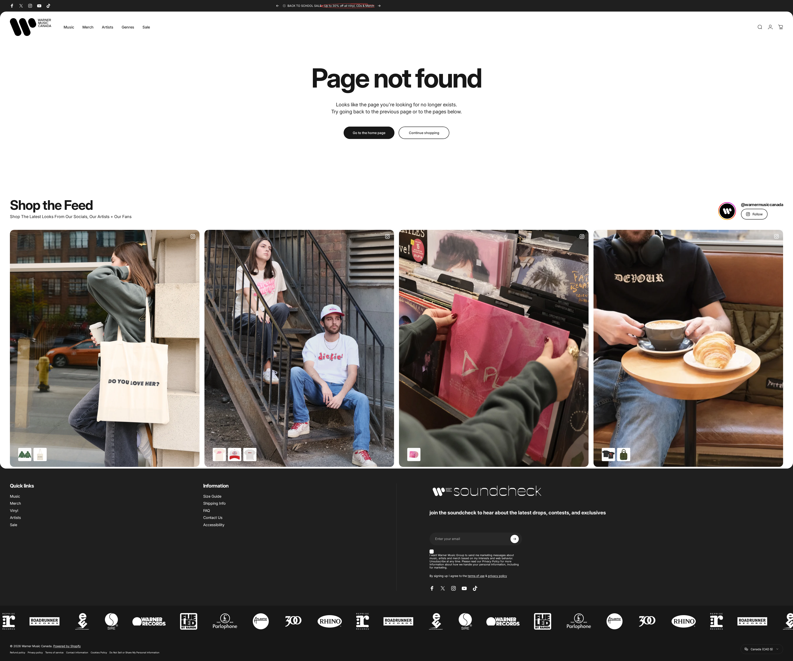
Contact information (77, 652)
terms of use (476, 576)
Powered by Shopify (67, 646)
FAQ (206, 510)
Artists (15, 517)
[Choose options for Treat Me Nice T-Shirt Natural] (219, 454)
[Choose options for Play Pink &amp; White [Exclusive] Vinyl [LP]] (413, 454)
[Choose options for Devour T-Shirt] (608, 454)
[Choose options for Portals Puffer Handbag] (623, 454)
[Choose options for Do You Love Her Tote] (40, 454)
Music (15, 496)
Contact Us (212, 517)
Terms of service (54, 652)
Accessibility (213, 525)
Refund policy (17, 652)
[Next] (379, 6)
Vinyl (14, 510)
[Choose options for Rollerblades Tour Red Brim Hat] (234, 454)
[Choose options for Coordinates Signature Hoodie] (24, 454)
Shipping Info (214, 503)
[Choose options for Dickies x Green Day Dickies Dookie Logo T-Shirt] (249, 454)
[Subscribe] (514, 539)
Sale (13, 525)
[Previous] (277, 6)
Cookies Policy (99, 652)
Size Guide (212, 496)
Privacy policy (35, 652)
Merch (15, 503)
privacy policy (497, 576)
